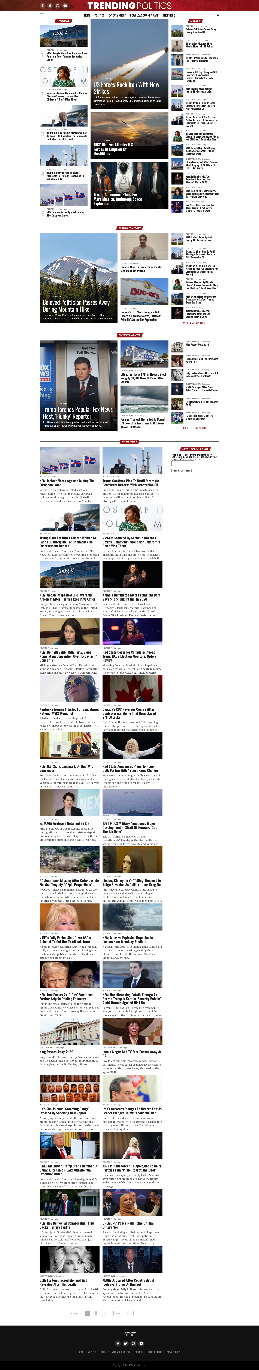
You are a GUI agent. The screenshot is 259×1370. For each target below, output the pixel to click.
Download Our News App (144, 15)
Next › (118, 1313)
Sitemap (105, 1352)
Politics (99, 15)
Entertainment (117, 15)
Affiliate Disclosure (121, 1352)
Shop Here (169, 15)
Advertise (92, 1352)
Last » (129, 1313)
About (82, 1352)
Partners (139, 1352)
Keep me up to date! (181, 471)
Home (87, 15)
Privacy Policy (173, 1352)
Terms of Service (155, 1352)
